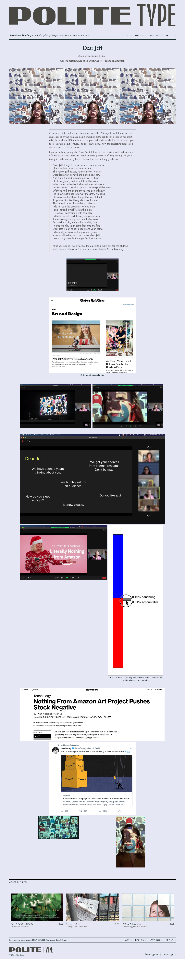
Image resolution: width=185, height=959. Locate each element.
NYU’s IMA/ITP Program (42, 940)
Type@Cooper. (61, 940)
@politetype (168, 954)
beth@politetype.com (151, 954)
